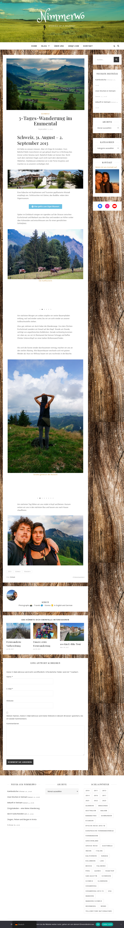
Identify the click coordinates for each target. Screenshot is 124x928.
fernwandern (92, 836)
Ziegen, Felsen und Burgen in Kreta (21, 819)
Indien (88, 851)
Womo (103, 906)
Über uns (59, 46)
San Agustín (91, 876)
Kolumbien (91, 861)
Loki (102, 861)
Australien (91, 810)
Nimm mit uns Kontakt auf (106, 167)
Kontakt (88, 46)
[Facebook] (100, 206)
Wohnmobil (91, 906)
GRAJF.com (73, 46)
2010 (87, 790)
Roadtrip (110, 871)
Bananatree (91, 816)
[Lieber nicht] (121, 924)
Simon (12, 577)
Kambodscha (100, 79)
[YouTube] (114, 206)
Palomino (101, 866)
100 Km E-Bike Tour (70, 644)
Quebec (97, 871)
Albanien (90, 806)
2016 (96, 795)
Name (9, 676)
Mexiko (89, 866)
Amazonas (103, 806)
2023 (104, 800)
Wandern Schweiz (94, 901)
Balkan (104, 810)
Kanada (104, 856)
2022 (96, 800)
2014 (87, 795)
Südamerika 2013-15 (95, 891)
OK (98, 924)
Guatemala (107, 846)
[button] (10, 268)
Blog (44, 46)
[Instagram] (107, 206)
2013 (9, 571)
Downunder (106, 816)
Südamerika (91, 886)
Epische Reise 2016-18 (95, 826)
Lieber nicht (107, 924)
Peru (88, 871)
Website (9, 700)
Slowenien (103, 881)
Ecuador (90, 821)
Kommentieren (12, 723)
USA (110, 891)
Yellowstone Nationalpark (99, 911)
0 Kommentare (78, 577)
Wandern (27, 571)
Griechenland (92, 841)
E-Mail (9, 688)
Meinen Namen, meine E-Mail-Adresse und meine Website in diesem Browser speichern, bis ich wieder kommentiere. (44, 717)
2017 (104, 795)
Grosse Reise (92, 846)
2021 (87, 800)
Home (34, 46)
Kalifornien (91, 856)
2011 (96, 790)
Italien (99, 851)
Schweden (106, 876)
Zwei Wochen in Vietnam (105, 91)
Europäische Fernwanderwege (100, 831)
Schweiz (45, 114)
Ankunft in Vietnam (103, 102)
